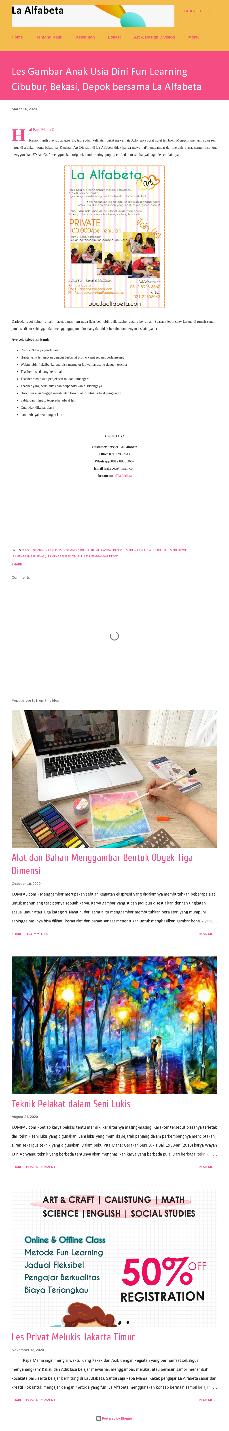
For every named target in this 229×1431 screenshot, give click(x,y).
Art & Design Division (154, 37)
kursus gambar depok (106, 550)
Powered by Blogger (117, 1418)
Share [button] (17, 564)
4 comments (37, 934)
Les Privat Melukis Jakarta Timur (73, 1337)
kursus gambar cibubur (72, 550)
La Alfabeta (38, 11)
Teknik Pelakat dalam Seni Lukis (71, 1104)
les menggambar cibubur (65, 556)
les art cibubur (155, 550)
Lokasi (114, 37)
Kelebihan (85, 37)
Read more (208, 934)
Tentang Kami (49, 37)
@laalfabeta (123, 475)
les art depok (177, 550)
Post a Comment (41, 1167)
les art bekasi (133, 550)
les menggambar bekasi (28, 556)
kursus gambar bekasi (38, 550)
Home (17, 37)
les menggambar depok (101, 556)
